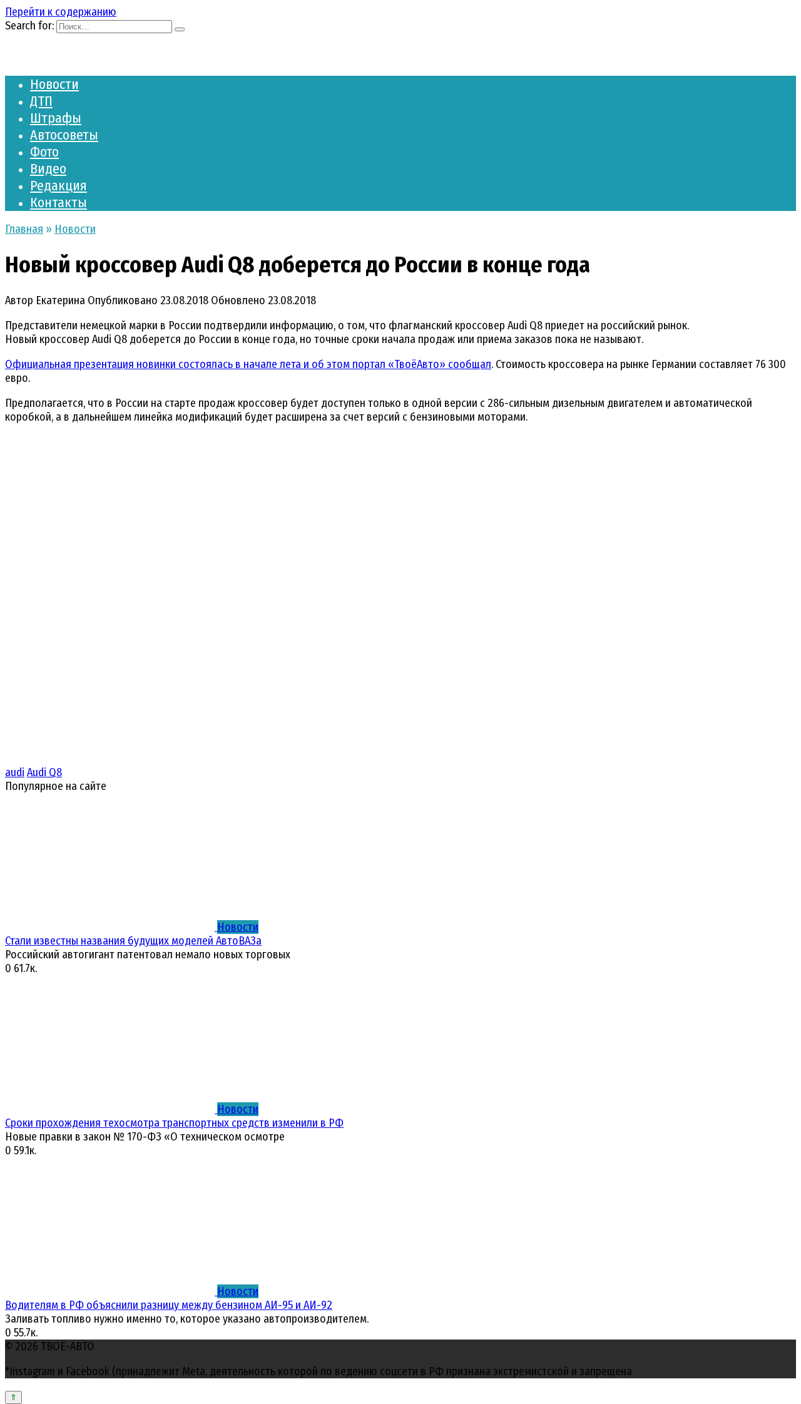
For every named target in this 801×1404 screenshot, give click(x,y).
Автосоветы (64, 134)
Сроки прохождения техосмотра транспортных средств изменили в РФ (174, 1123)
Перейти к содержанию (60, 12)
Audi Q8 (44, 772)
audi (14, 772)
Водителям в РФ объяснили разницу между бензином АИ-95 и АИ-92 (168, 1305)
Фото (44, 151)
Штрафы (55, 118)
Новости (54, 84)
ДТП (41, 101)
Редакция (58, 185)
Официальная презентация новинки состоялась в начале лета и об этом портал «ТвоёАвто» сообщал (248, 364)
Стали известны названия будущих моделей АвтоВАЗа (133, 941)
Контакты (58, 202)
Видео (48, 168)
